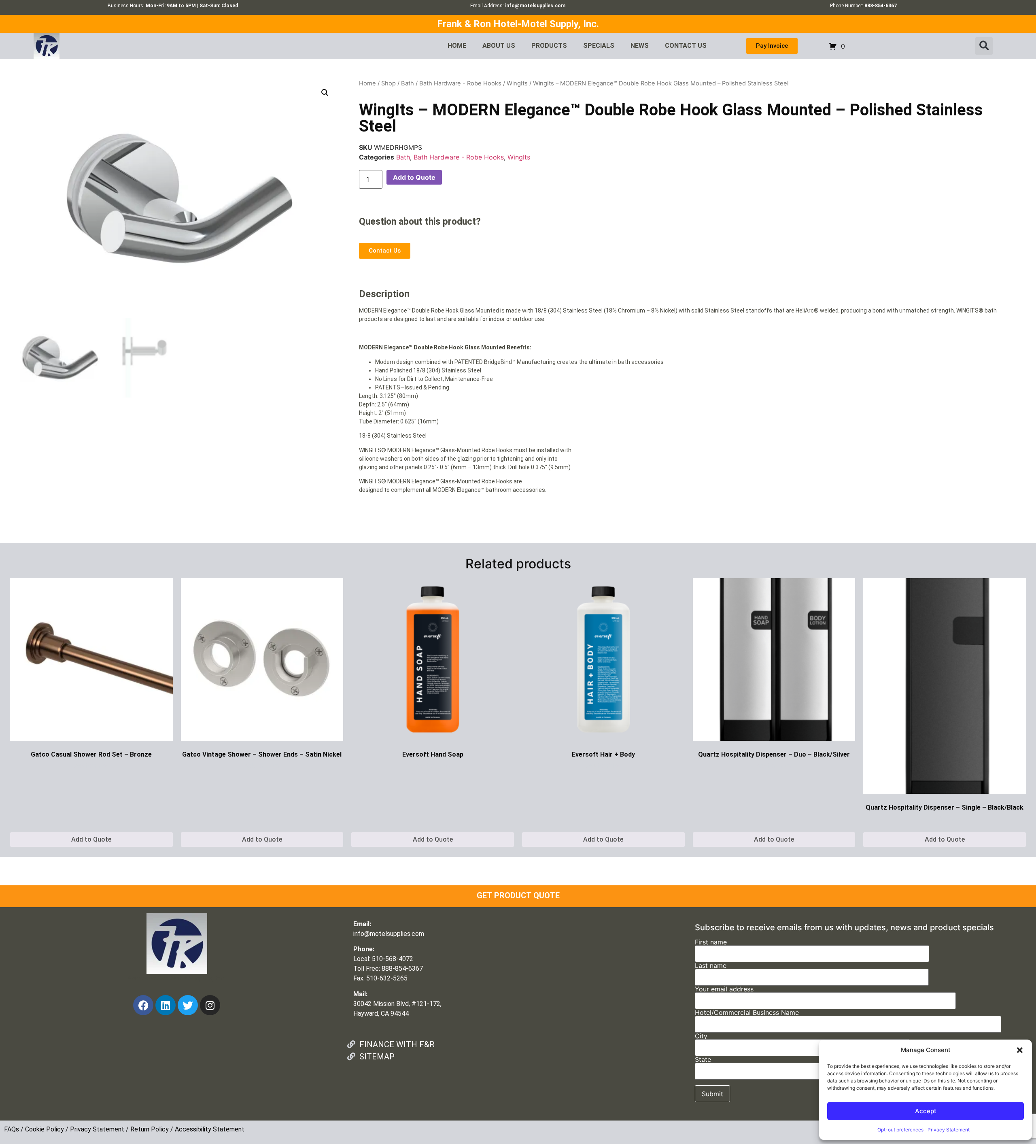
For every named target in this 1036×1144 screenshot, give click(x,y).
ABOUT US (498, 45)
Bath (407, 83)
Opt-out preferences (900, 1130)
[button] (1020, 1050)
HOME (457, 45)
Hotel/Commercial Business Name (747, 1012)
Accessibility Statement (209, 1129)
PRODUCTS (549, 45)
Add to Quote (414, 177)
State (703, 1059)
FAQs (11, 1129)
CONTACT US (686, 45)
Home (367, 83)
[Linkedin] (165, 1005)
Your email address (724, 989)
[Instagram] (210, 1005)
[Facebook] (143, 1005)
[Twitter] (188, 1005)
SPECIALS (598, 45)
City (701, 1036)
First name (711, 942)
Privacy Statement (949, 1130)
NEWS (640, 45)
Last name (710, 966)
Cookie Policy (44, 1129)
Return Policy (149, 1129)
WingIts (517, 83)
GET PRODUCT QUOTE (518, 895)
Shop (388, 83)
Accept (925, 1111)
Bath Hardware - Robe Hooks (460, 83)
